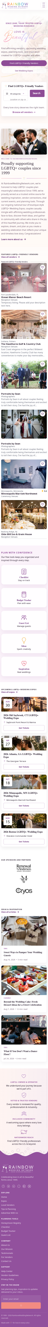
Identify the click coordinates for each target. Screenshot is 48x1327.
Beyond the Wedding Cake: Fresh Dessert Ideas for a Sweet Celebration (23, 1003)
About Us (5, 1245)
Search (36, 93)
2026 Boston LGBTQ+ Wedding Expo (23, 831)
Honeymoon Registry (11, 1223)
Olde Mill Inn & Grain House (16, 534)
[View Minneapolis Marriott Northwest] (24, 474)
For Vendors (7, 1257)
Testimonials (7, 1253)
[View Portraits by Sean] (24, 374)
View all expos (8, 692)
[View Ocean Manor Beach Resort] (24, 277)
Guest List (5, 1235)
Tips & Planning (8, 1209)
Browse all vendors (23, 112)
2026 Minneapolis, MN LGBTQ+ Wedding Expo (20, 794)
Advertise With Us (9, 1212)
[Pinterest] (14, 1186)
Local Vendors (7, 1205)
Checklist (5, 1227)
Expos (4, 1201)
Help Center (7, 1271)
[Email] (29, 1186)
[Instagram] (8, 1186)
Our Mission (7, 1249)
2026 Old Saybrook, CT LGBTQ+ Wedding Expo (21, 716)
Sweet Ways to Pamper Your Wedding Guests (23, 953)
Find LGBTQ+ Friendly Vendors (24, 63)
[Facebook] (3, 1186)
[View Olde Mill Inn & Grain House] (24, 514)
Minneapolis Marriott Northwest (19, 493)
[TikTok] (19, 1186)
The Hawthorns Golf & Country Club (21, 344)
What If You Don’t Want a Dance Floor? (20, 1052)
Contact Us (6, 1261)
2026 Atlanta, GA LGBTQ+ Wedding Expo (22, 755)
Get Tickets (24, 728)
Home (4, 1197)
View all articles (8, 912)
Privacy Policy (7, 1279)
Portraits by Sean (10, 394)
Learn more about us (12, 239)
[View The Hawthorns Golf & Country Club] (24, 324)
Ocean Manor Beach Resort (16, 297)
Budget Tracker (8, 1231)
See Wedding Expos (24, 70)
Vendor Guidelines (10, 1275)
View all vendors (9, 257)
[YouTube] (24, 1186)
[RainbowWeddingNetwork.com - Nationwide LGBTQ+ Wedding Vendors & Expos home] (18, 5)
